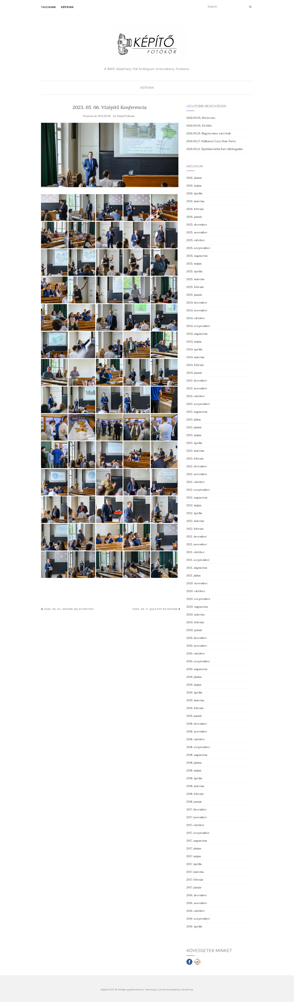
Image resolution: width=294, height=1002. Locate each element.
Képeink (67, 7)
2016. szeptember (198, 918)
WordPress (187, 989)
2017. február (194, 879)
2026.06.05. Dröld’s (199, 125)
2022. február (195, 528)
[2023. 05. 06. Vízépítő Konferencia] (109, 155)
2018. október (195, 739)
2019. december (196, 638)
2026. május (194, 185)
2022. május (193, 505)
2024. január (194, 373)
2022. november (196, 474)
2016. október (195, 911)
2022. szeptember (198, 490)
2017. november (196, 817)
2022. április (194, 513)
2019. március (195, 700)
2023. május (193, 435)
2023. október (195, 396)
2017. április (194, 864)
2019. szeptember (198, 661)
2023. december (196, 380)
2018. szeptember (198, 747)
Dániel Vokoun (125, 116)
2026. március (195, 201)
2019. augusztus (196, 669)
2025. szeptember (198, 248)
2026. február (195, 209)
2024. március (195, 357)
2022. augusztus (196, 497)
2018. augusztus (196, 755)
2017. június (193, 848)
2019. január (194, 716)
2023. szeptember (198, 404)
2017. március (195, 872)
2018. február (195, 794)
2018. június (194, 762)
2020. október (195, 591)
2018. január (194, 801)
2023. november (196, 388)
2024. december (196, 302)
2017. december (196, 809)
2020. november (197, 583)
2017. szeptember (198, 833)
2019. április (194, 692)
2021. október (195, 552)
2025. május (194, 263)
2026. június (194, 178)
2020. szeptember (198, 599)
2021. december (196, 536)
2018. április (194, 778)
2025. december (196, 224)
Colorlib (161, 989)
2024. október (195, 318)
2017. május (193, 856)
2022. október (195, 482)
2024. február (195, 365)
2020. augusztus (197, 606)
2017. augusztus (196, 840)
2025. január (194, 295)
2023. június (194, 427)
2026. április (194, 193)
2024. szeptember (198, 326)
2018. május (193, 770)
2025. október (195, 240)
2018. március (195, 786)
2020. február (195, 622)
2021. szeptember (198, 560)
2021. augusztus (196, 567)
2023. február (195, 458)
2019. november (196, 645)
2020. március (195, 614)
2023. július (193, 419)
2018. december (196, 723)
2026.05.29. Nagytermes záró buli (208, 133)
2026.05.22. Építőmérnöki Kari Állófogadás (214, 149)
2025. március (195, 279)
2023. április (194, 443)
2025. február (195, 287)
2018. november (196, 731)
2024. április (194, 349)
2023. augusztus (196, 412)
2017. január (194, 887)
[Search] (250, 7)
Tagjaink (48, 7)
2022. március (195, 521)
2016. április (194, 926)
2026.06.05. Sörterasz (200, 118)
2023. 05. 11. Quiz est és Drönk (155, 608)
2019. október (195, 653)
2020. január (194, 630)
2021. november (196, 544)
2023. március (195, 451)
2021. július (193, 575)
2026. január (194, 217)
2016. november (196, 903)
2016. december (196, 895)
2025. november (196, 232)
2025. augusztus (197, 256)
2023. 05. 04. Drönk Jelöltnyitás (68, 608)
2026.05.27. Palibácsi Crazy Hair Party (211, 141)
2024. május (194, 341)
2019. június (194, 677)
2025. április (194, 271)
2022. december (196, 466)
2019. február (195, 708)
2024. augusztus (197, 334)
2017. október (195, 825)
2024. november (196, 310)
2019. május (193, 684)
